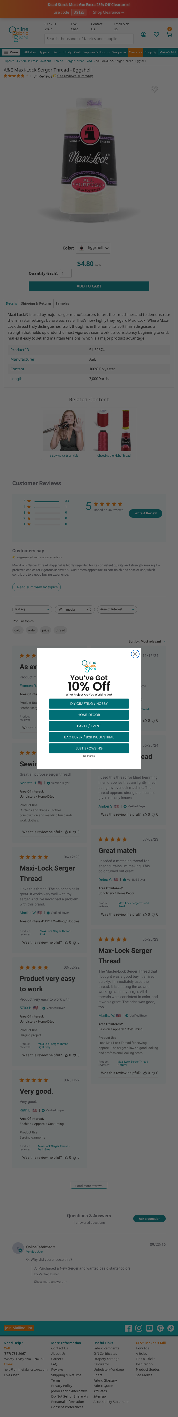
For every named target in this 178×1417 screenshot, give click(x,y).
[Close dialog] (135, 654)
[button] (89, 703)
